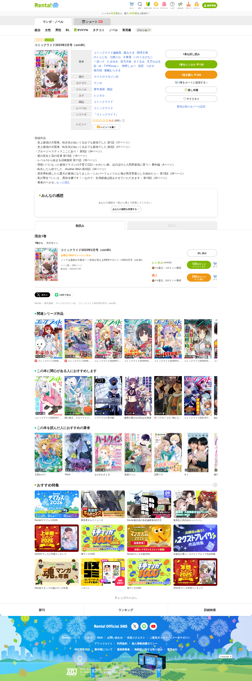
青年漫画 (99, 89)
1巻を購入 (191, 75)
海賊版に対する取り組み (148, 649)
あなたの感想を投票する (125, 209)
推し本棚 (193, 90)
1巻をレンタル (191, 64)
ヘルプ (89, 637)
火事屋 (127, 57)
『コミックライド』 (106, 114)
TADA (67, 474)
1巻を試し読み (191, 54)
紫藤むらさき (112, 70)
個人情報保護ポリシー (145, 643)
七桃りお (115, 57)
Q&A (100, 637)
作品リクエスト (136, 637)
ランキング (125, 610)
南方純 (98, 70)
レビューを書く (108, 127)
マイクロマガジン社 (106, 76)
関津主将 (142, 52)
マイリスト (193, 99)
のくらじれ (101, 57)
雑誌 (110, 89)
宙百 (141, 66)
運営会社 (172, 649)
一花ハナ (99, 61)
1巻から (39, 242)
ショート (94, 21)
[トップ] (43, 5)
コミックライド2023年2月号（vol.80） (87, 250)
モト (186, 474)
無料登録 (211, 5)
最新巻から (52, 242)
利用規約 (122, 643)
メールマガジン (181, 637)
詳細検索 (210, 610)
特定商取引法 (82, 649)
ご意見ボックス (159, 637)
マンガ (98, 83)
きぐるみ (139, 61)
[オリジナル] (81, 30)
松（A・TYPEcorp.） (107, 66)
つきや (150, 66)
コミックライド (103, 101)
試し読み (202, 253)
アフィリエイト (103, 643)
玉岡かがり (40, 474)
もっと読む (63, 182)
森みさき (129, 52)
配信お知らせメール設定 (191, 106)
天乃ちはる (154, 61)
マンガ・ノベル (53, 21)
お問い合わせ (115, 637)
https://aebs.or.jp (86, 674)
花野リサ (158, 474)
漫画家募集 (123, 649)
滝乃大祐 (125, 61)
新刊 (42, 610)
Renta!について (71, 637)
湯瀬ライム (129, 474)
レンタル (99, 95)
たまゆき (112, 61)
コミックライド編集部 (107, 52)
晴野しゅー (129, 66)
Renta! (38, 303)
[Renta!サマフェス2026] (55, 5)
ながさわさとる (102, 474)
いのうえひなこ (143, 57)
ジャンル (142, 30)
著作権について (103, 649)
